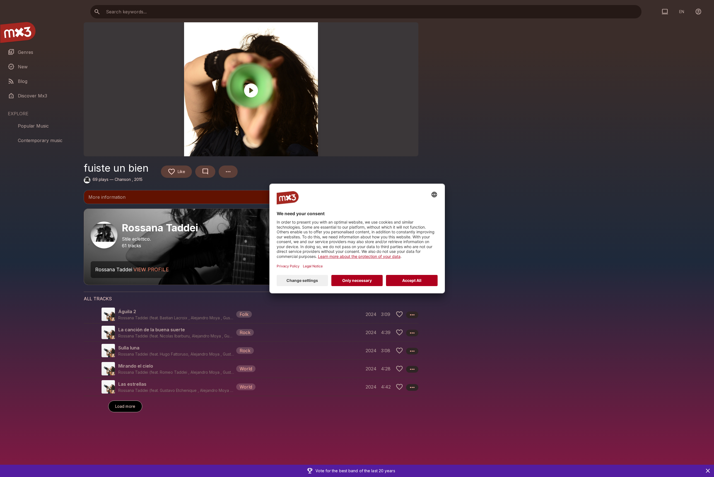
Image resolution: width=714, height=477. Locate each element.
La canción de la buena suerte (151, 329)
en (681, 11)
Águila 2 (127, 311)
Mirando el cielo (135, 366)
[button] (251, 314)
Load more (125, 406)
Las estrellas (132, 384)
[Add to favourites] (399, 314)
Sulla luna (128, 348)
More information (251, 198)
